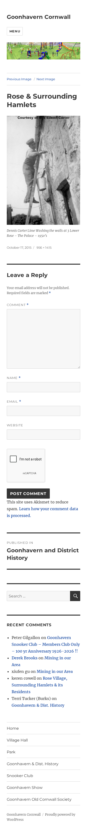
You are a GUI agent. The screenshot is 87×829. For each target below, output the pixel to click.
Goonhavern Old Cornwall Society (39, 799)
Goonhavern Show (25, 787)
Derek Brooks (24, 657)
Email (14, 402)
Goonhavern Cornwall (39, 17)
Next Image (45, 79)
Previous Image (19, 79)
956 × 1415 (43, 247)
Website (15, 425)
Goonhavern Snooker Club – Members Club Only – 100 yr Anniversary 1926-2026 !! (46, 644)
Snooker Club (20, 775)
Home (13, 728)
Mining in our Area (55, 671)
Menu (14, 31)
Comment (18, 305)
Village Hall (17, 740)
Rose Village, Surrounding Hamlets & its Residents (39, 685)
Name (14, 378)
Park (11, 752)
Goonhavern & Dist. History (38, 705)
